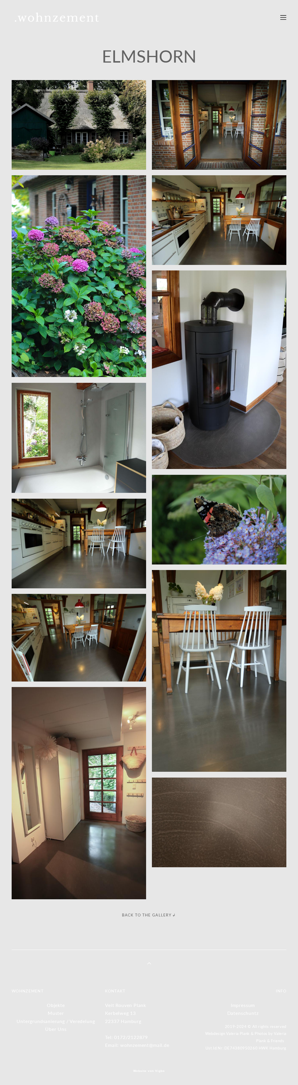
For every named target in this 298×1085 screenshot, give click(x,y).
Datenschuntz (243, 1013)
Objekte (56, 1005)
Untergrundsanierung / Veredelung (56, 1021)
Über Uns (56, 1029)
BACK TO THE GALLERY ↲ (149, 915)
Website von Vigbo (149, 1071)
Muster (56, 1013)
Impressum (243, 1005)
